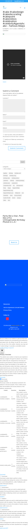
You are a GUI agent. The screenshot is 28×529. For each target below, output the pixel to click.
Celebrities (20, 28)
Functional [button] (2, 474)
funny (4, 188)
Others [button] (2, 519)
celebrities (5, 180)
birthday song (13, 175)
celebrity (12, 180)
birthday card (18, 173)
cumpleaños (14, 183)
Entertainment (20, 185)
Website (5, 128)
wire (9, 200)
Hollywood (17, 193)
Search (22, 162)
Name (5, 114)
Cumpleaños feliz (7, 185)
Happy (9, 188)
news (11, 195)
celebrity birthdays (20, 180)
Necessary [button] (2, 377)
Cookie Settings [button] (4, 348)
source (4, 82)
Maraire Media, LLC (16, 325)
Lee (22, 193)
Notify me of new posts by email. (13, 144)
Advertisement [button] (3, 507)
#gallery (5, 173)
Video (4, 200)
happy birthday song (8, 190)
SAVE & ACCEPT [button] (4, 528)
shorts (13, 198)
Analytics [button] (2, 496)
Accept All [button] (10, 348)
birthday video (6, 178)
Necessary (4, 379)
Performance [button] (3, 485)
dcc (14, 185)
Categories (5, 166)
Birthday (11, 173)
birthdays (5, 175)
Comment (6, 98)
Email (4, 121)
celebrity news (6, 183)
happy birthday (16, 188)
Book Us (14, 242)
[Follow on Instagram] (7, 318)
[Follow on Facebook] (4, 318)
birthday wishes (15, 178)
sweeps (19, 198)
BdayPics (6, 28)
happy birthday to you (8, 193)
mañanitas (5, 195)
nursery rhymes (17, 195)
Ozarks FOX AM (6, 198)
